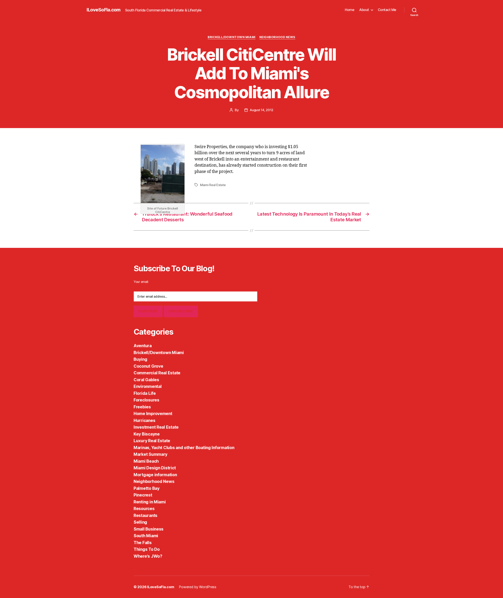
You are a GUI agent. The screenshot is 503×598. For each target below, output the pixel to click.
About (364, 10)
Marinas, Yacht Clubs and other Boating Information (184, 447)
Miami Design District (155, 467)
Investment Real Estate (156, 427)
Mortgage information (155, 474)
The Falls (143, 542)
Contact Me (387, 10)
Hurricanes (144, 420)
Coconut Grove (148, 366)
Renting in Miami (150, 501)
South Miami (146, 535)
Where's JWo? (148, 556)
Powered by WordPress (197, 587)
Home (349, 10)
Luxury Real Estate (152, 440)
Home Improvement (153, 413)
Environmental (148, 386)
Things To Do (147, 549)
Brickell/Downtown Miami (231, 37)
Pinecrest (143, 495)
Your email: (141, 282)
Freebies (142, 406)
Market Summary (150, 454)
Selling (140, 522)
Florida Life (145, 393)
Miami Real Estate (213, 185)
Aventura (143, 345)
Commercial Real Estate (157, 372)
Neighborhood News (277, 37)
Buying (140, 359)
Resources (144, 508)
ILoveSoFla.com (103, 9)
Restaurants (145, 515)
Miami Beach (146, 461)
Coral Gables (146, 379)
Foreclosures (146, 400)
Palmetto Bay (147, 488)
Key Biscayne (147, 434)
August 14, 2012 (261, 110)
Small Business (148, 529)
